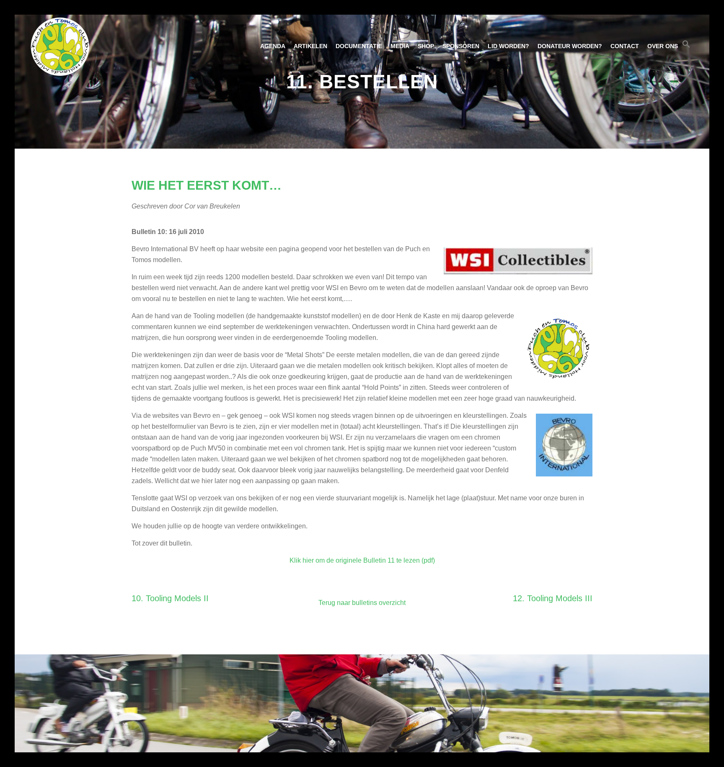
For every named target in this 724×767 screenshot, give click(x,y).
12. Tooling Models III (552, 598)
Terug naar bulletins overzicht (362, 602)
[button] (686, 46)
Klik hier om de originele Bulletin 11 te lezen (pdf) (362, 560)
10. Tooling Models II (170, 598)
